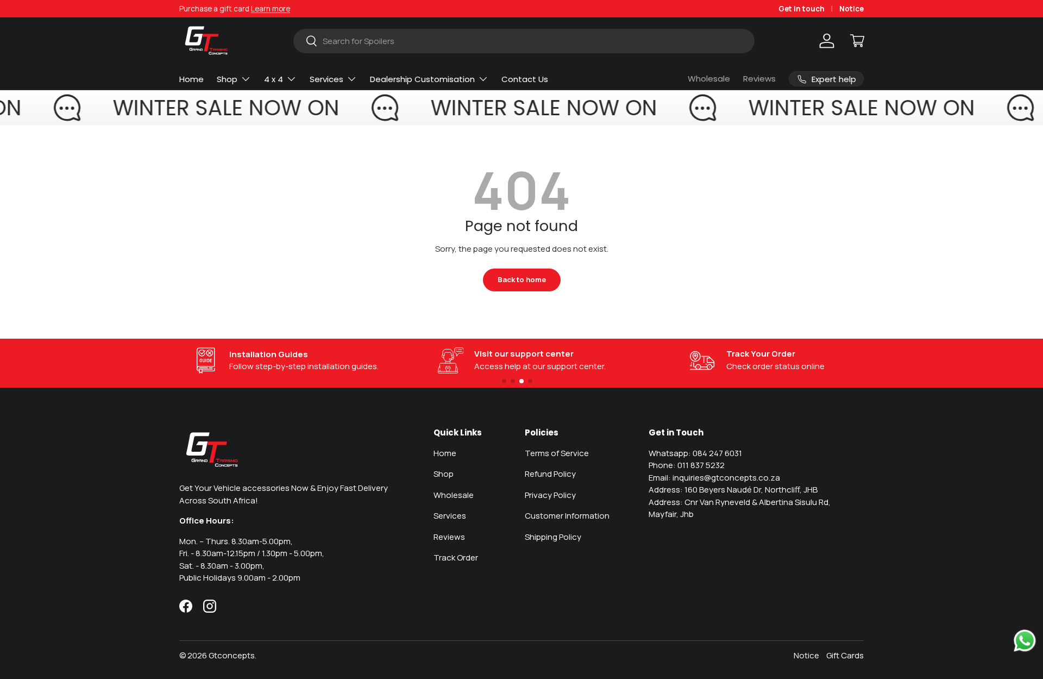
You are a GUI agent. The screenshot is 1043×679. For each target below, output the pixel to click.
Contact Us (524, 79)
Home (191, 79)
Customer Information (567, 515)
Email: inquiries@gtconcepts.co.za (714, 477)
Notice (851, 9)
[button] (857, 41)
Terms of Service (557, 453)
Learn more (270, 9)
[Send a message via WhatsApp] (1025, 640)
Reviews (759, 78)
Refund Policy (550, 473)
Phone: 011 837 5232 (687, 465)
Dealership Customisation (422, 79)
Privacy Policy (550, 495)
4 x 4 (273, 79)
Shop (227, 79)
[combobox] (523, 41)
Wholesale (709, 78)
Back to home (522, 279)
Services (326, 79)
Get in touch (801, 9)
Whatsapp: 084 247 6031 (695, 453)
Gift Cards (845, 655)
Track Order (455, 557)
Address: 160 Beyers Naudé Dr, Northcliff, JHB (733, 489)
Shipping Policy (553, 537)
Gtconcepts (232, 655)
